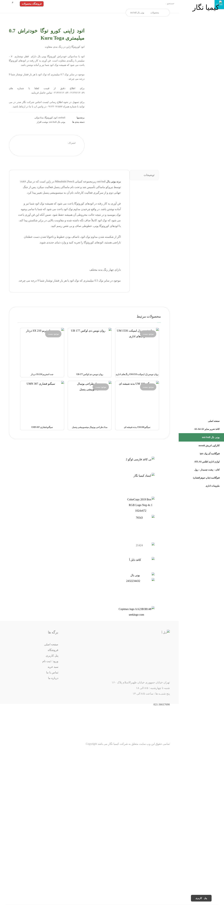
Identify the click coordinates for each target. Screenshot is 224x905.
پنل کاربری (52, 655)
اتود (55, 117)
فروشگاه (53, 650)
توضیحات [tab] (149, 175)
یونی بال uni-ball (57, 122)
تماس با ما (52, 672)
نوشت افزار (42, 122)
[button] (11, 3)
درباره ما (53, 678)
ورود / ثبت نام (50, 661)
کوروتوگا (49, 117)
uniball (61, 117)
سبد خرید (53, 666)
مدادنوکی (39, 117)
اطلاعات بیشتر (133, 373)
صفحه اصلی (51, 644)
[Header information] (16, 3)
